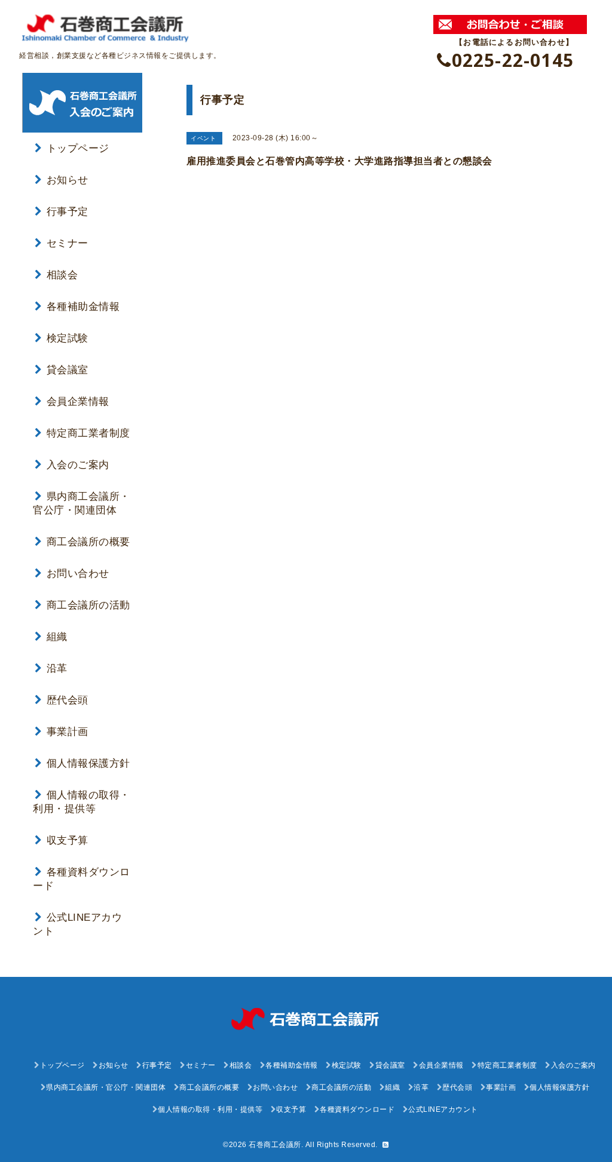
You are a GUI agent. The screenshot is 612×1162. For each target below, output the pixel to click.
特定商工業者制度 (88, 433)
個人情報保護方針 (88, 763)
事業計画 (67, 731)
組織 (57, 637)
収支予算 (67, 840)
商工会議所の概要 (88, 542)
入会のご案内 (78, 465)
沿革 (57, 668)
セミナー (67, 243)
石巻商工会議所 (275, 1145)
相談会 (62, 275)
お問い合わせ (78, 573)
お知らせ (67, 180)
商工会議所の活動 (88, 605)
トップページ (78, 148)
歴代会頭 (67, 700)
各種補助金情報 (83, 306)
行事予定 (67, 211)
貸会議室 (67, 370)
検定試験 (67, 338)
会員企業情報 (78, 401)
